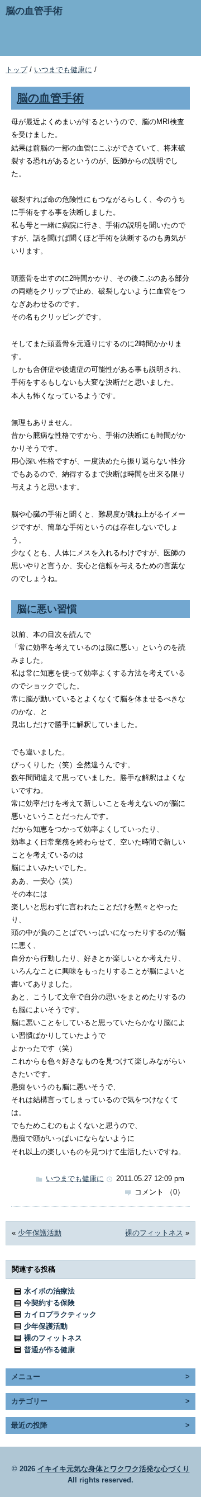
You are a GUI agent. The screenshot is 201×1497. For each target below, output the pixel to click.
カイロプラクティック (60, 1314)
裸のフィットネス (154, 1233)
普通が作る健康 (49, 1349)
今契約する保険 (49, 1302)
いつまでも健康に (63, 69)
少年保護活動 (39, 1233)
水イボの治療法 (49, 1291)
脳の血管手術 (50, 97)
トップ (16, 69)
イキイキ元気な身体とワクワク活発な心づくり (113, 1469)
